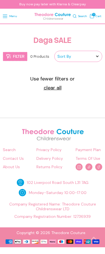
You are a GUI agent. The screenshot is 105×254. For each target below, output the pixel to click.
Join (52, 231)
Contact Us (13, 158)
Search (9, 150)
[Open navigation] (5, 17)
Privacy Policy (49, 150)
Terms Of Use (88, 158)
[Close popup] (96, 172)
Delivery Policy (49, 158)
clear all (53, 88)
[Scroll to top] (93, 238)
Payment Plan (88, 150)
